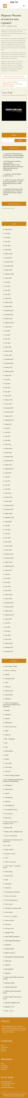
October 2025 (8, 270)
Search (14, 135)
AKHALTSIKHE (9, 695)
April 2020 (7, 538)
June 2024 (7, 335)
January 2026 (8, 258)
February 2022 (8, 448)
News (6, 747)
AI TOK (7, 682)
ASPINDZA (8, 699)
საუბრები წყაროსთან (11, 987)
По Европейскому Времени (12, 892)
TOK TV (14, 2)
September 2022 (9, 420)
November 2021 (9, 460)
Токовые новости (9, 920)
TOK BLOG (7, 771)
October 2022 (8, 416)
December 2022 (9, 408)
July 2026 (7, 233)
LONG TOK (8, 735)
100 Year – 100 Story (10, 670)
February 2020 (8, 546)
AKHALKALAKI (9, 691)
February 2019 (8, 594)
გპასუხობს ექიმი (9, 949)
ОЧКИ (6, 880)
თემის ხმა (7, 965)
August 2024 (8, 327)
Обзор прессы (9, 871)
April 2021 (7, 489)
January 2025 (8, 306)
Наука (6, 858)
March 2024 (8, 347)
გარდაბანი (8, 944)
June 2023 (7, 383)
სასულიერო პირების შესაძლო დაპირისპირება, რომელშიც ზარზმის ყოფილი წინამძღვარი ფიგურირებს (13, 155)
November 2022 (9, 412)
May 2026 (7, 241)
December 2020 (9, 505)
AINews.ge (8, 687)
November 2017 (9, 651)
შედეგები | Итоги (9, 1007)
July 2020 (7, 525)
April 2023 (7, 392)
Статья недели (9, 912)
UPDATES (7, 801)
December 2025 (9, 262)
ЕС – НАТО (8, 845)
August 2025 (8, 278)
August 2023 (8, 375)
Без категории (9, 813)
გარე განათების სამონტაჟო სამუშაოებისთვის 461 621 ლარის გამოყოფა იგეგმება (12, 84)
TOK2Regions (8, 785)
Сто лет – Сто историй (11, 916)
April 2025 (7, 294)
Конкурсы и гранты (10, 854)
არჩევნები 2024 (9, 932)
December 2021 (9, 456)
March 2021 (8, 493)
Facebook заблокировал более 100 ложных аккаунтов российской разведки (14, 77)
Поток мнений (9, 904)
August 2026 (8, 229)
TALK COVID (8, 763)
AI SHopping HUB (9, 678)
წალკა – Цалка (9, 1011)
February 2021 (8, 497)
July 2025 (7, 282)
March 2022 (8, 444)
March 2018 (8, 639)
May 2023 (7, 387)
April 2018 (7, 635)
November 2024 (9, 314)
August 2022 (8, 424)
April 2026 (7, 245)
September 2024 (9, 322)
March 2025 (8, 298)
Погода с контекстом (10, 896)
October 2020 (8, 513)
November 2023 (9, 363)
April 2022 (7, 440)
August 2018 (8, 619)
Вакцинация (8, 818)
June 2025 (7, 286)
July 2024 (7, 331)
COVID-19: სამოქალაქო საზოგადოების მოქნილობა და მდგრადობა (11, 704)
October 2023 (8, 367)
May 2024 (7, 339)
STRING (7, 759)
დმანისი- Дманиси (10, 953)
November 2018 (9, 607)
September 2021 (9, 469)
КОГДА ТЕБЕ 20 (9, 849)
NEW (6, 743)
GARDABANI (8, 722)
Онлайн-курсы (9, 876)
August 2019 (8, 570)
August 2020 (8, 521)
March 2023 (8, 396)
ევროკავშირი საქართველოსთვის (14, 957)
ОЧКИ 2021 (8, 888)
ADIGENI (7, 674)
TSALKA (7, 793)
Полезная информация (11, 900)
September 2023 (9, 371)
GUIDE (6, 731)
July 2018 (7, 623)
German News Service (10, 727)
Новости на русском (10, 862)
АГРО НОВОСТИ (9, 805)
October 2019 (8, 562)
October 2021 (8, 465)
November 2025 (9, 266)
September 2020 (9, 517)
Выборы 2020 (8, 827)
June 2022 (7, 432)
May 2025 (7, 290)
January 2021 (8, 501)
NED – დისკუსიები (10, 739)
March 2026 (8, 249)
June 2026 (7, 237)
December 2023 (9, 359)
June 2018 (7, 627)
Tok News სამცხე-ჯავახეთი (12, 775)
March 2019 (8, 590)
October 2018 (8, 611)
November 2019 (9, 558)
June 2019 (7, 578)
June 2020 (7, 529)
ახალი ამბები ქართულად (12, 936)
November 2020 (9, 509)
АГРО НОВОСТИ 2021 (11, 809)
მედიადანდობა (9, 969)
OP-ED (6, 755)
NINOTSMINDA (9, 751)
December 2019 (9, 554)
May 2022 (7, 436)
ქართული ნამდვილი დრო (12, 1002)
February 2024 (8, 351)
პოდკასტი (7, 973)
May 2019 (7, 582)
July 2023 (7, 379)
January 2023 (8, 404)
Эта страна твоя (9, 928)
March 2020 (8, 542)
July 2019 (7, 574)
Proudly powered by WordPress (11, 1094)
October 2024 (8, 318)
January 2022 (8, 452)
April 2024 (7, 343)
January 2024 (8, 355)
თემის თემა (8, 961)
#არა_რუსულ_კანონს (11, 666)
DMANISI (7, 710)
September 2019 (9, 566)
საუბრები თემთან (10, 983)
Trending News (9, 789)
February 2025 (8, 302)
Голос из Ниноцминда (11, 836)
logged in (12, 95)
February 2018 (8, 643)
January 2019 (8, 598)
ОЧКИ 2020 (8, 884)
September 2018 (9, 615)
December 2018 (9, 603)
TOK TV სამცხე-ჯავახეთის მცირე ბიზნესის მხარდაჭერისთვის (13, 780)
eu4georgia (8, 714)
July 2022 (7, 428)
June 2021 (7, 481)
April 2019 (7, 586)
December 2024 (9, 310)
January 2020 (8, 550)
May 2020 (7, 534)
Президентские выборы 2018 (13, 908)
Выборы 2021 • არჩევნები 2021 (14, 831)
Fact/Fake (7, 718)
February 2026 (8, 254)
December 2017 (9, 647)
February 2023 (8, 400)
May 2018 (7, 631)
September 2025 (9, 274)
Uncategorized (8, 797)
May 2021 (7, 485)
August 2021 (8, 473)
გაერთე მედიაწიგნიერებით (12, 940)
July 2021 (7, 477)
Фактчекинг (8, 924)
